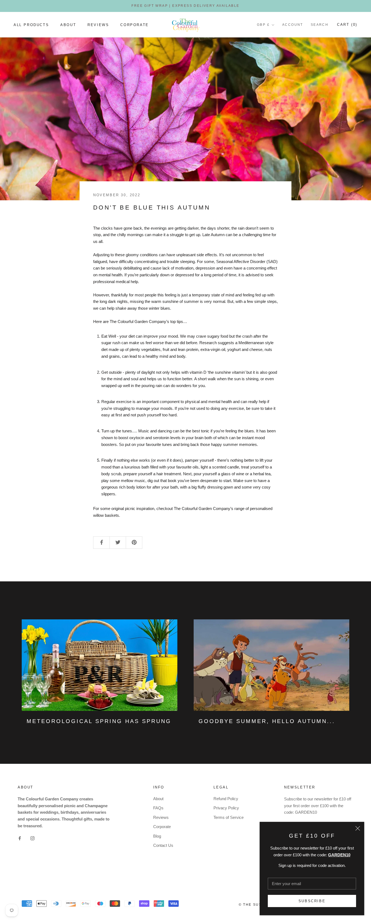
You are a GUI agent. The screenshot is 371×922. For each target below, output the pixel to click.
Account (292, 25)
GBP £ (263, 25)
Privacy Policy (226, 808)
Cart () (347, 25)
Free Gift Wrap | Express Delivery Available (185, 6)
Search (319, 25)
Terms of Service (228, 817)
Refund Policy (225, 798)
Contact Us (163, 845)
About (68, 25)
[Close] (357, 828)
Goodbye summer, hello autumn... (267, 721)
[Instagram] (32, 838)
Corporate (134, 25)
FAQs (158, 808)
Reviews (98, 25)
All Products (31, 25)
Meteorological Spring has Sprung (99, 721)
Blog (157, 836)
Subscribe (311, 901)
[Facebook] (20, 838)
